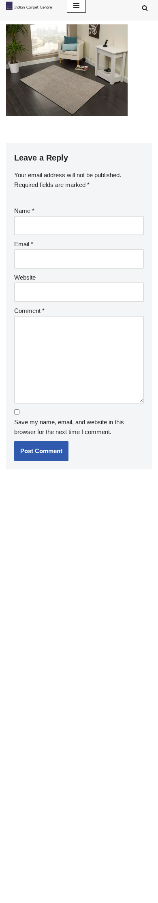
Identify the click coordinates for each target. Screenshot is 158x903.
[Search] (145, 8)
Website (25, 277)
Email (23, 244)
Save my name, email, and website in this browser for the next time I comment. (69, 427)
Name (24, 210)
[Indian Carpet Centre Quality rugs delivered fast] (30, 6)
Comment (29, 310)
